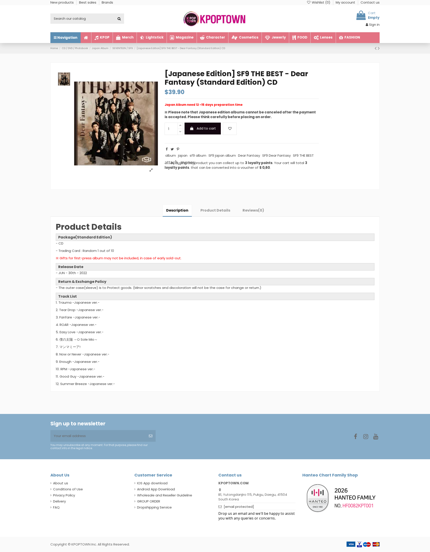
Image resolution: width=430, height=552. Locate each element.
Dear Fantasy (249, 155)
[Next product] (379, 48)
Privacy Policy (64, 495)
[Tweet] (172, 149)
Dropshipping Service (154, 507)
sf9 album (198, 155)
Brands (107, 2)
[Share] (167, 149)
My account (346, 2)
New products (62, 2)
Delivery (59, 501)
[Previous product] (376, 48)
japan (182, 155)
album (170, 155)
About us (60, 483)
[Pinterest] (178, 149)
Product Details (215, 210)
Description (177, 210)
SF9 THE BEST (303, 155)
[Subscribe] (151, 436)
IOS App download (152, 483)
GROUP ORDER (148, 501)
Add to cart (206, 128)
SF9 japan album (222, 155)
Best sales (88, 2)
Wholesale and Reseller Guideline (164, 495)
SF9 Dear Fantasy (276, 155)
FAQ (56, 507)
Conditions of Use (68, 489)
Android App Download (156, 489)
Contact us (370, 2)
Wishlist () (321, 2)
